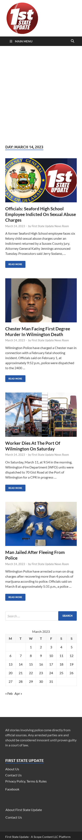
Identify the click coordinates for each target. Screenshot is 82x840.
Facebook (12, 789)
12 (71, 656)
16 (41, 664)
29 (31, 681)
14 (20, 664)
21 (20, 673)
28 (20, 681)
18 (61, 664)
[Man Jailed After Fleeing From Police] (41, 525)
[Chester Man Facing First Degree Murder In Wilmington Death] (41, 302)
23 (41, 673)
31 (51, 681)
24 (51, 673)
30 (41, 681)
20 (10, 673)
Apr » (18, 693)
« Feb (9, 693)
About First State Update (23, 810)
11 (61, 656)
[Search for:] (41, 616)
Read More (13, 263)
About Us (12, 769)
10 (51, 656)
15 (31, 664)
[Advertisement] (41, 95)
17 (51, 664)
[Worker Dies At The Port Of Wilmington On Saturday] (41, 416)
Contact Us (13, 775)
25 (61, 673)
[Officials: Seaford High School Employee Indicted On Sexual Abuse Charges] (41, 182)
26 (71, 673)
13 (10, 664)
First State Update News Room (50, 226)
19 (71, 664)
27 (10, 681)
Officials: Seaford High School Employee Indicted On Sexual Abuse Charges (40, 214)
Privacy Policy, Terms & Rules (26, 781)
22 (31, 673)
